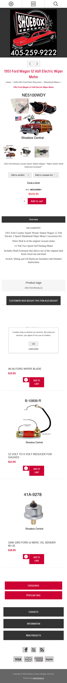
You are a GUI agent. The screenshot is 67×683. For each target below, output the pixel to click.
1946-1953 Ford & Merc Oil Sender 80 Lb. (32, 544)
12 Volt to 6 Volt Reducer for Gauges (30, 456)
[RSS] (41, 649)
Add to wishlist (17, 175)
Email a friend (33, 183)
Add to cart (37, 201)
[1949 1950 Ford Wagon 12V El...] (30, 64)
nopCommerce (38, 678)
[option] (10, 152)
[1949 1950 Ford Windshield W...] (37, 64)
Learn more (33, 349)
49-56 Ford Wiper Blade (24, 368)
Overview (33, 219)
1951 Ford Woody (32, 288)
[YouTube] (33, 649)
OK (33, 344)
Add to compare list (44, 175)
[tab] (33, 219)
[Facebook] (25, 649)
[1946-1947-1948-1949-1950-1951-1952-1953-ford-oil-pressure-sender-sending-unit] (33, 511)
